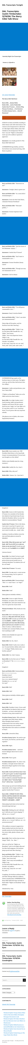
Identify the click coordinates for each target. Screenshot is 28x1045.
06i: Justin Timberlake (8, 95)
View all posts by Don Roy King (14, 914)
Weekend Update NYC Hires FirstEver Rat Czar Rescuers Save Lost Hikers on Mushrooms (14, 1021)
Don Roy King (7, 920)
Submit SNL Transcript (8, 1004)
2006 (21, 920)
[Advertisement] (14, 37)
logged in (12, 930)
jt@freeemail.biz (14, 971)
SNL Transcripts (6, 896)
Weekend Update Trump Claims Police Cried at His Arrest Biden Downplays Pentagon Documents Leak (14, 1015)
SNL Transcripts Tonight (12, 5)
